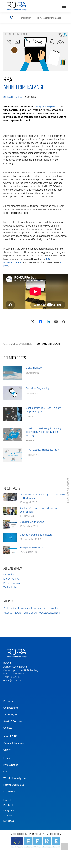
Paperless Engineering (38, 388)
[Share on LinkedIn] (48, 322)
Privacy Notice (10, 764)
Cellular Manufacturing (32, 522)
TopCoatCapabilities (49, 612)
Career (7, 749)
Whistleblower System (14, 778)
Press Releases (11, 583)
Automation (10, 608)
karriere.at (8, 820)
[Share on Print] (64, 322)
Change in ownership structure (36, 534)
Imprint (7, 758)
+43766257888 (12, 677)
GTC (5, 771)
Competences (10, 707)
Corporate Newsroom (14, 743)
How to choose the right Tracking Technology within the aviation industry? (43, 432)
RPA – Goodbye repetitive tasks (43, 449)
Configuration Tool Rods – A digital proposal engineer (44, 409)
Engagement (25, 608)
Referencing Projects (13, 784)
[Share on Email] (56, 322)
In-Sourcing (40, 608)
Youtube (7, 815)
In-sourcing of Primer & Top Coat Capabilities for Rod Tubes (43, 496)
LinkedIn (7, 800)
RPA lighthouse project (46, 106)
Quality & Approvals (13, 721)
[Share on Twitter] (33, 322)
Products (8, 701)
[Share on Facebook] (40, 322)
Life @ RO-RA (11, 578)
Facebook (8, 805)
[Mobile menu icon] (64, 6)
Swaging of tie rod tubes (32, 547)
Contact (7, 727)
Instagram (8, 810)
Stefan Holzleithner (13, 97)
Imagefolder (9, 791)
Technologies (10, 587)
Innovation (53, 608)
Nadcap (8, 612)
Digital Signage (34, 367)
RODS (17, 612)
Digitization (26, 344)
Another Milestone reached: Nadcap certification (39, 510)
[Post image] (12, 373)
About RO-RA (10, 736)
